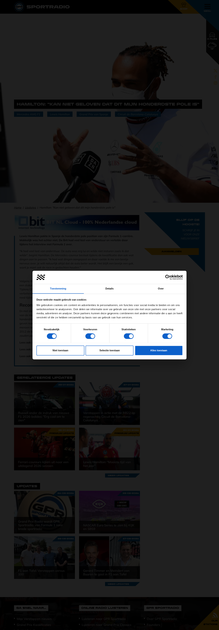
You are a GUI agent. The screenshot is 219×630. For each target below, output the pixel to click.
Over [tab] (161, 288)
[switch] (90, 336)
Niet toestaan (60, 350)
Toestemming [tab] (58, 288)
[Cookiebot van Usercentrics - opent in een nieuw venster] (168, 277)
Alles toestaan (158, 350)
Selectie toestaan (109, 350)
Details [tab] (109, 288)
